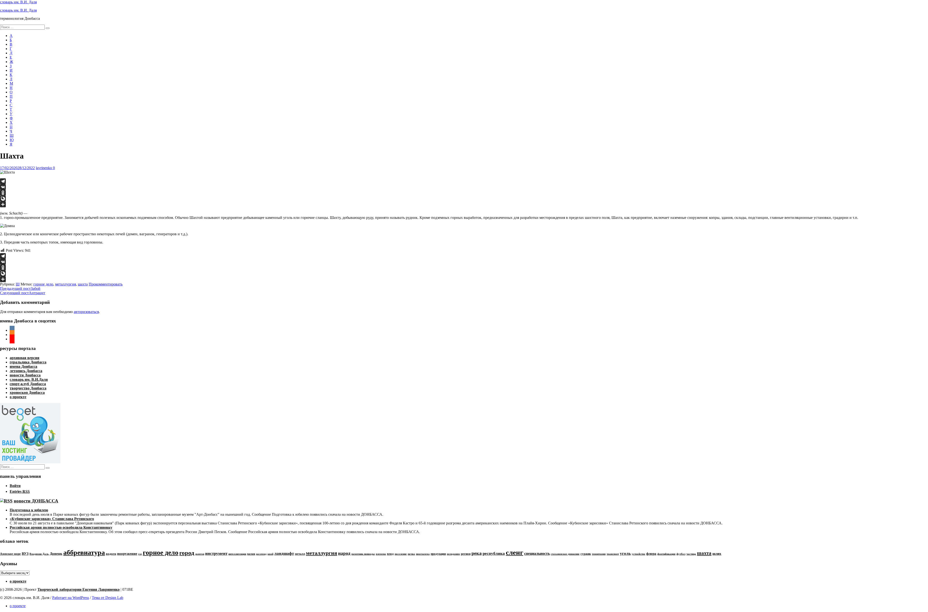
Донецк (56, 554)
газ (140, 554)
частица (691, 554)
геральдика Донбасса (28, 362)
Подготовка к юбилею (29, 510)
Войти (15, 486)
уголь (625, 553)
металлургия (65, 284)
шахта (83, 284)
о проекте (18, 397)
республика (494, 553)
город (186, 552)
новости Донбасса (25, 375)
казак (251, 554)
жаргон (199, 554)
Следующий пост (22, 293)
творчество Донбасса (28, 388)
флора (651, 554)
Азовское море (10, 554)
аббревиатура (84, 552)
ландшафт (284, 553)
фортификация (666, 554)
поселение (401, 554)
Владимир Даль (39, 554)
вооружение (127, 554)
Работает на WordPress (70, 598)
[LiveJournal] (464, 199)
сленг (514, 552)
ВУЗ (25, 554)
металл (300, 554)
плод (390, 554)
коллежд (261, 554)
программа (423, 554)
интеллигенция (237, 554)
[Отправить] (464, 204)
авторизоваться (86, 312)
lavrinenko (44, 168)
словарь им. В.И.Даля (29, 379)
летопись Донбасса (26, 371)
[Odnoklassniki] (464, 193)
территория (599, 554)
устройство (638, 554)
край (270, 554)
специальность (537, 553)
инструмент (216, 553)
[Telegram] (464, 181)
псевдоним (453, 554)
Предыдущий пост (20, 288)
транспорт (613, 554)
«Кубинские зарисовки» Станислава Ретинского (52, 519)
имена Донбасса (23, 366)
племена (381, 554)
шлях (716, 554)
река (476, 553)
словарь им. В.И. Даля (18, 2)
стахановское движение (565, 554)
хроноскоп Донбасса (27, 392)
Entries (20, 491)
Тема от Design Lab (107, 598)
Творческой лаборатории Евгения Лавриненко (78, 589)
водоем (111, 554)
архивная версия (24, 358)
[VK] (464, 187)
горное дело (43, 284)
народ (344, 553)
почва (411, 554)
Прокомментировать (106, 284)
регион (466, 554)
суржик (585, 554)
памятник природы (363, 554)
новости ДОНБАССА (36, 500)
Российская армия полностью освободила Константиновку (61, 527)
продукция (438, 554)
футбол (680, 554)
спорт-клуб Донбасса (28, 384)
